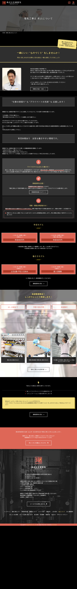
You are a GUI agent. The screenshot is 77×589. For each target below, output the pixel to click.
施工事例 (36, 514)
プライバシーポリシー (62, 514)
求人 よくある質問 (13, 514)
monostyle (54, 524)
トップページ (7, 511)
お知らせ (53, 514)
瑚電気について (33, 511)
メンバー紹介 (41, 511)
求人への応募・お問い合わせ (26, 514)
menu (73, 3)
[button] (13, 307)
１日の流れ (54, 511)
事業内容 (48, 514)
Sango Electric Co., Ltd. (31, 524)
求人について (62, 511)
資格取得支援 (25, 511)
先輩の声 (48, 511)
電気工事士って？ (16, 511)
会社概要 (42, 514)
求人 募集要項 (69, 511)
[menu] (73, 2)
